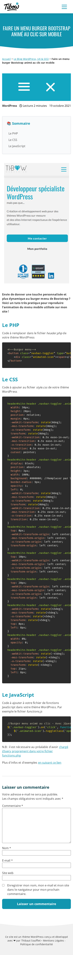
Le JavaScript (17, 146)
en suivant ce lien (49, 763)
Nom (6, 848)
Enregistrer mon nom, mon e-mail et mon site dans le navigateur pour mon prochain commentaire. (38, 889)
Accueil (6, 59)
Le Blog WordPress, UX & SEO (31, 59)
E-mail (7, 860)
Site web (7, 873)
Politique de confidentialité (36, 944)
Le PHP (13, 133)
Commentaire (12, 806)
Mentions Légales (53, 940)
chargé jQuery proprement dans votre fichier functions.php (35, 751)
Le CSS (13, 140)
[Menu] (64, 6)
